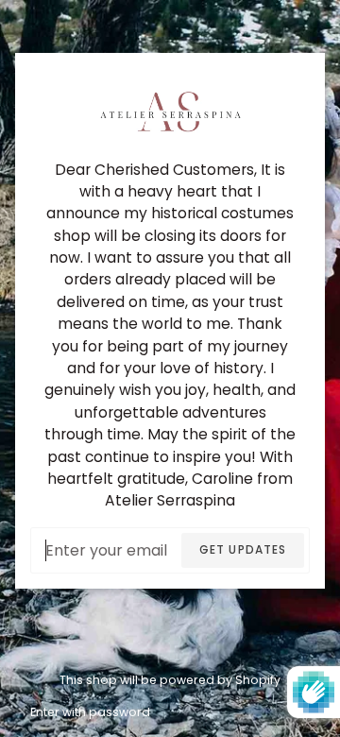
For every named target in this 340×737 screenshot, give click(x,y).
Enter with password (90, 712)
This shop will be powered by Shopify (170, 680)
